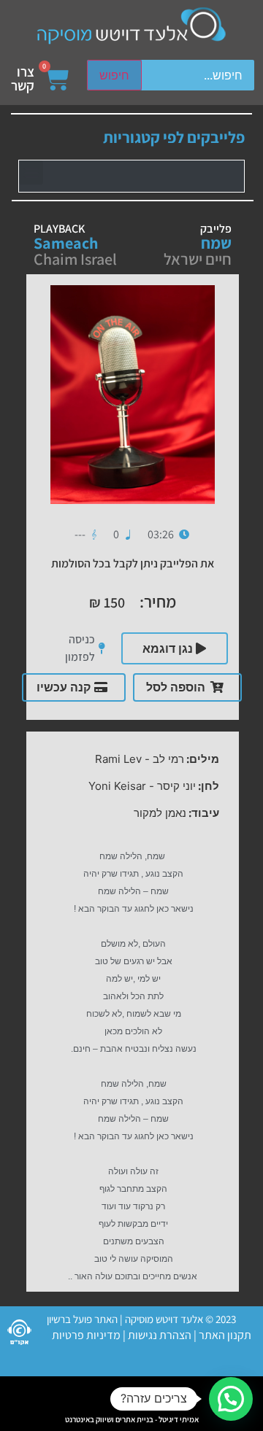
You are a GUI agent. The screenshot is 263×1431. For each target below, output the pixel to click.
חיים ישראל (198, 259)
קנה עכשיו (64, 687)
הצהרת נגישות (158, 1335)
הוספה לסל (175, 687)
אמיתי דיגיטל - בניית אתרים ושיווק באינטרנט (132, 1419)
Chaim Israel (75, 259)
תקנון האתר (225, 1335)
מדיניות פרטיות (86, 1335)
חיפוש (114, 75)
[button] (31, 172)
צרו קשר (22, 78)
